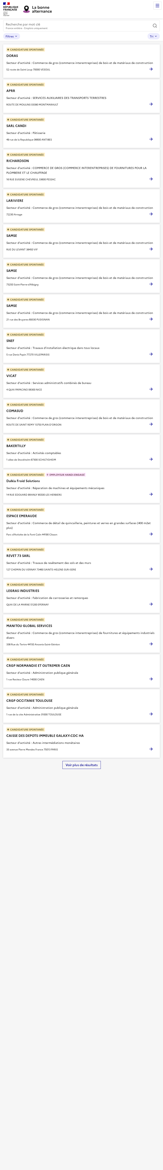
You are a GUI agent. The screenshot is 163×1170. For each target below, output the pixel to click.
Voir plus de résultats (82, 765)
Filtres (10, 36)
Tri (151, 36)
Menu (157, 6)
